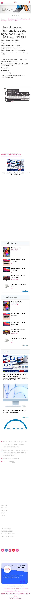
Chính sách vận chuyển (7, 536)
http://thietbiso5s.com (7, 77)
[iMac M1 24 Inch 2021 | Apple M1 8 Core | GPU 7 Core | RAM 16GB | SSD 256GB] (15, 395)
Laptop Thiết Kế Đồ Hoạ (13, 591)
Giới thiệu (3, 508)
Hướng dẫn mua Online (7, 531)
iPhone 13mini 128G (16, 247)
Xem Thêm (25, 291)
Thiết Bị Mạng (13, 598)
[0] (28, 3)
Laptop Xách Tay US (9, 588)
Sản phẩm (4, 510)
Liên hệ (3, 515)
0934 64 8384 (6, 458)
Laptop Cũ (18, 588)
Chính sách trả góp (6, 528)
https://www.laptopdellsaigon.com (15, 75)
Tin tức (3, 513)
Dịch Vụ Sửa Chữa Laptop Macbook (15, 593)
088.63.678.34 (15, 458)
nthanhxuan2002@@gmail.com (11, 462)
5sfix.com (19, 598)
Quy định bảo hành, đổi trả (8, 533)
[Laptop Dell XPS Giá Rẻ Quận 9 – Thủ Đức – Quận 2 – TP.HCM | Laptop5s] (15, 363)
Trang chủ (4, 505)
